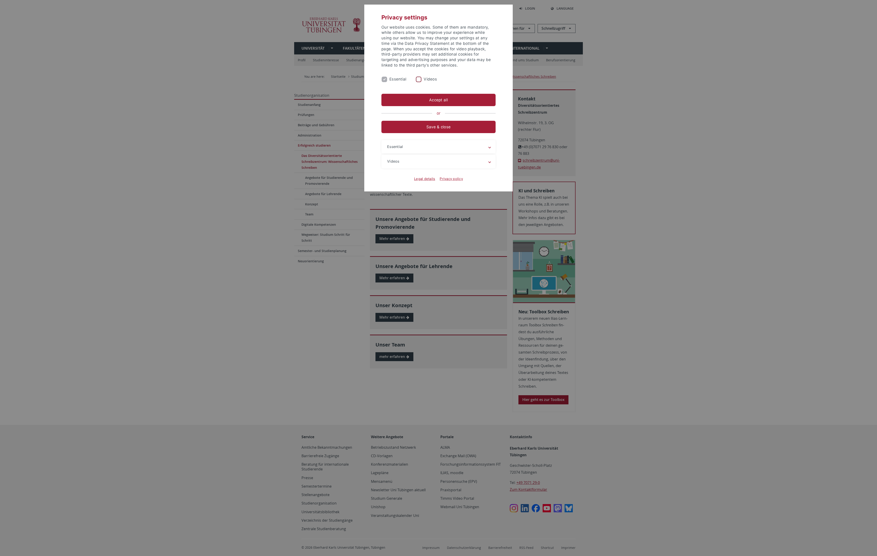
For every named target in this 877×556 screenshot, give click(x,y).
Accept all (438, 100)
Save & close (438, 127)
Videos (430, 79)
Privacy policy (451, 179)
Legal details (424, 179)
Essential (397, 79)
